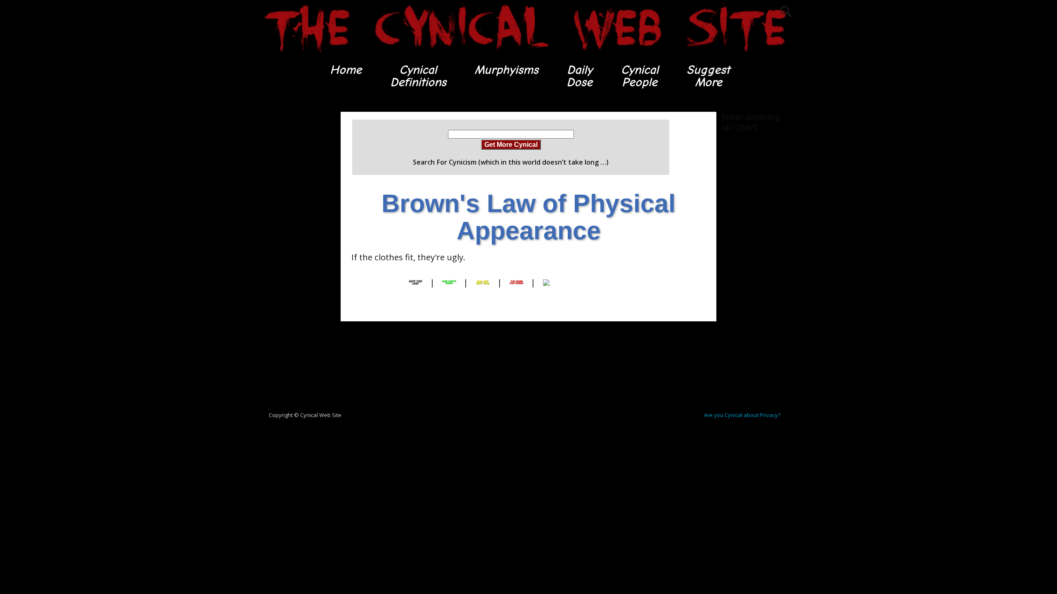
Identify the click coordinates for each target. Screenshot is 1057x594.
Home (346, 70)
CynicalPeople (640, 76)
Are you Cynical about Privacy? (742, 415)
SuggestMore (708, 76)
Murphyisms (506, 70)
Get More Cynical (511, 144)
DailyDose (579, 76)
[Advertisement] (293, 235)
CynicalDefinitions (418, 76)
